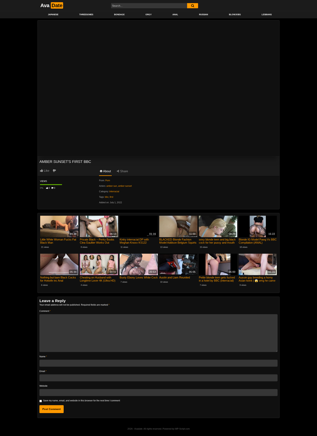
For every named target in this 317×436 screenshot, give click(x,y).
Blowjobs (235, 14)
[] (192, 5)
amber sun (111, 186)
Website (43, 386)
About (107, 171)
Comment (45, 311)
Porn (107, 180)
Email (43, 371)
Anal (175, 14)
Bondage (119, 14)
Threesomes (86, 14)
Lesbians (267, 14)
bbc (107, 197)
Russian (203, 14)
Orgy (148, 14)
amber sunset (125, 186)
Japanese (53, 14)
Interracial (114, 191)
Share (123, 171)
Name (43, 356)
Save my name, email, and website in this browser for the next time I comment (81, 400)
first (111, 197)
